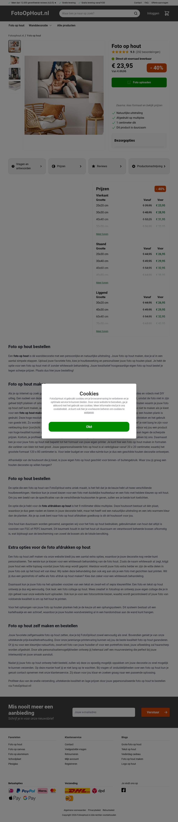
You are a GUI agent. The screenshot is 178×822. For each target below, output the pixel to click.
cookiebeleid (60, 409)
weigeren (89, 412)
